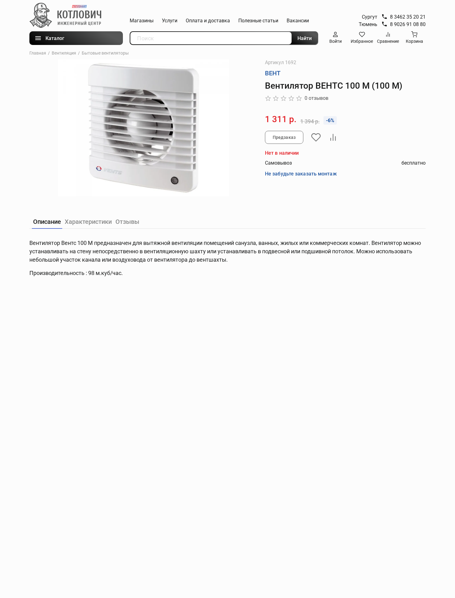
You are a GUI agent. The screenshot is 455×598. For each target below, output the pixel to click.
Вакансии (298, 21)
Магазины (142, 21)
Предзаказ (284, 137)
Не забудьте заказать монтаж (301, 174)
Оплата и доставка (208, 21)
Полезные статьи (258, 21)
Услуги (169, 21)
